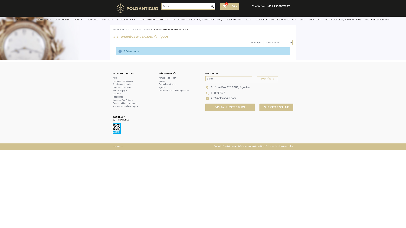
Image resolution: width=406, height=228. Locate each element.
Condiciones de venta (122, 84)
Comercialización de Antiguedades (174, 90)
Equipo (162, 81)
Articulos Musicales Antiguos (125, 106)
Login (234, 6)
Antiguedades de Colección (136, 30)
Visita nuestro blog (230, 107)
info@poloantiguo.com (223, 98)
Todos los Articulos (167, 84)
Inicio (116, 30)
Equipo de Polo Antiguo (123, 100)
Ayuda (162, 87)
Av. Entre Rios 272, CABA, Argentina (230, 87)
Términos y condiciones (123, 81)
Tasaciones (118, 97)
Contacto (117, 94)
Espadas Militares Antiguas (125, 103)
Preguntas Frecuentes (122, 87)
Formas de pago (120, 90)
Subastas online (276, 107)
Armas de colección (167, 78)
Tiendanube (118, 147)
